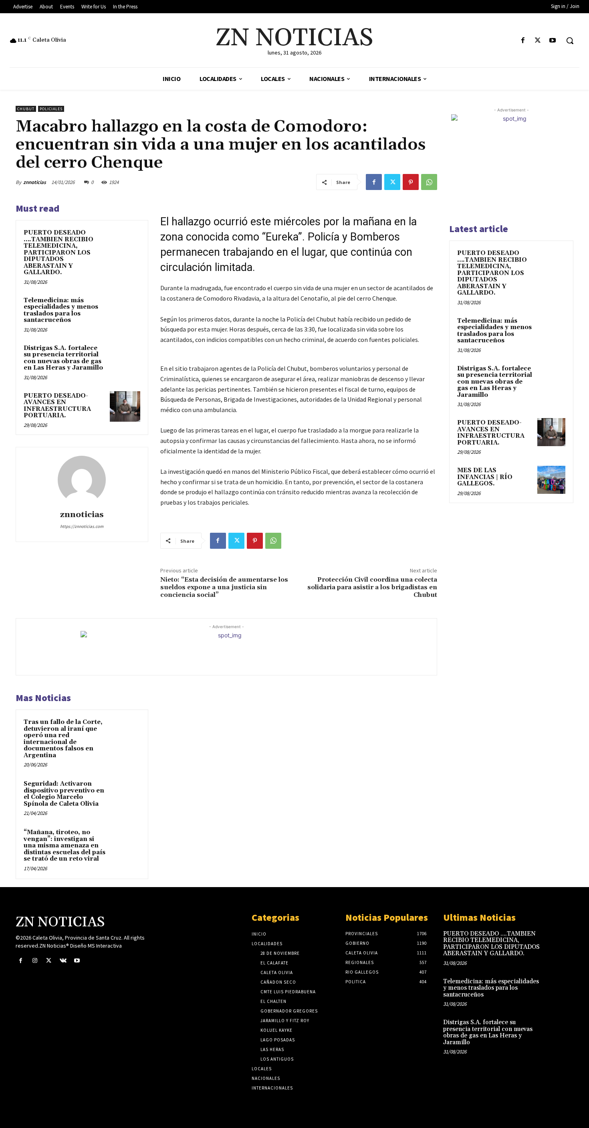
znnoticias (34, 182)
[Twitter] (538, 40)
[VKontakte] (63, 961)
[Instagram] (35, 961)
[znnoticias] (82, 480)
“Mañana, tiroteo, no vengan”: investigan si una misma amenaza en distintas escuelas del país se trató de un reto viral (64, 846)
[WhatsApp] (429, 182)
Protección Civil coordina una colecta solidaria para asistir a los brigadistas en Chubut (372, 587)
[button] (569, 40)
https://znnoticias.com (81, 526)
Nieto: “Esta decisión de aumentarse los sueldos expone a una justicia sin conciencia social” (224, 587)
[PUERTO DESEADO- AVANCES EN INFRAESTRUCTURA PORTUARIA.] (125, 406)
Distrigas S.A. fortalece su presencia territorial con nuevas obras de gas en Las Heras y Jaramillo (63, 358)
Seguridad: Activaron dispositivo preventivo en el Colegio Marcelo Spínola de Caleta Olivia (64, 794)
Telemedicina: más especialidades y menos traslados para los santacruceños (61, 310)
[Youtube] (552, 40)
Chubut (25, 108)
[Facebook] (522, 40)
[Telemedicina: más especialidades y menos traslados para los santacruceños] (125, 311)
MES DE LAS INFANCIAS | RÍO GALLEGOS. (484, 477)
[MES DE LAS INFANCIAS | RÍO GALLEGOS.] (551, 480)
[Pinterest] (411, 182)
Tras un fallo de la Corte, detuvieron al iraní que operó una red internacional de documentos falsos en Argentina (63, 738)
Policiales (51, 108)
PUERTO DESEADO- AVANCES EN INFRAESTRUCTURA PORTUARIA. (57, 406)
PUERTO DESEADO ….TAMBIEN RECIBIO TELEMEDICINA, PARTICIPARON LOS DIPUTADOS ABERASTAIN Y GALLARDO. (58, 252)
